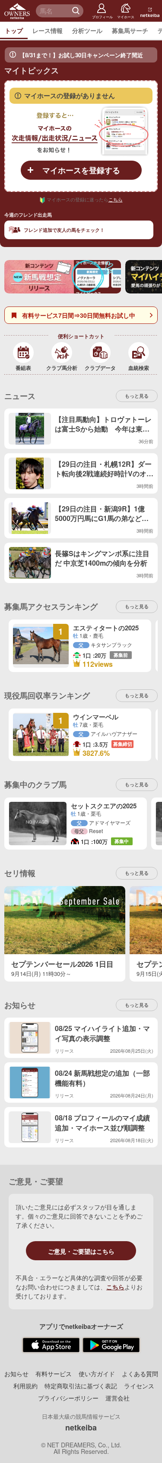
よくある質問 (140, 1373)
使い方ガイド (97, 1373)
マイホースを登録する (81, 170)
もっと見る (137, 784)
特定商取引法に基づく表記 (80, 1385)
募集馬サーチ (130, 30)
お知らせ (16, 1373)
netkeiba (81, 1427)
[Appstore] (51, 1345)
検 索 (76, 10)
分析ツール (87, 30)
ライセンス (139, 1385)
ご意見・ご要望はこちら (81, 1251)
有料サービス (53, 1373)
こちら (115, 199)
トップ (14, 30)
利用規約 (25, 1385)
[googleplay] (111, 1345)
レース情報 (47, 30)
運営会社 (117, 1398)
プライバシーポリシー (68, 1398)
